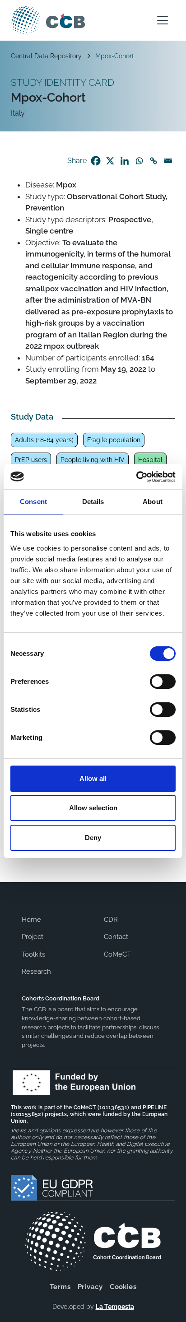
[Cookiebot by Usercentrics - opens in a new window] (136, 477)
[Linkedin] (124, 160)
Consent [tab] (33, 501)
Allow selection (93, 808)
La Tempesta (115, 1306)
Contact (116, 937)
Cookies (123, 1287)
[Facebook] (95, 160)
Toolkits (33, 954)
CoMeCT (117, 954)
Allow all (93, 778)
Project (32, 937)
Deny (93, 837)
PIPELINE (155, 1107)
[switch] (163, 681)
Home (31, 920)
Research (36, 971)
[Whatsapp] (139, 160)
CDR (111, 920)
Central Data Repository (46, 56)
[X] (110, 160)
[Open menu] (162, 20)
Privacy (90, 1287)
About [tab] (153, 501)
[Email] (168, 160)
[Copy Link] (153, 160)
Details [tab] (93, 501)
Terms (60, 1287)
